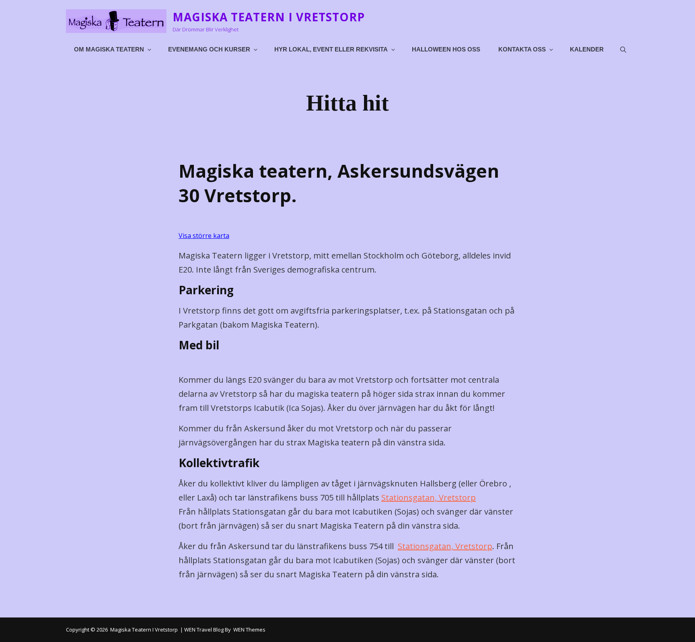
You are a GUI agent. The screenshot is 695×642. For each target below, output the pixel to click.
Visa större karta (204, 235)
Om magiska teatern (109, 49)
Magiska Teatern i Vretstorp (269, 17)
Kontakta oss (522, 49)
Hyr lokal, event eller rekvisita (331, 49)
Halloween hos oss (446, 49)
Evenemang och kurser (209, 49)
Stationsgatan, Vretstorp (428, 497)
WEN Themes (249, 629)
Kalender (587, 49)
